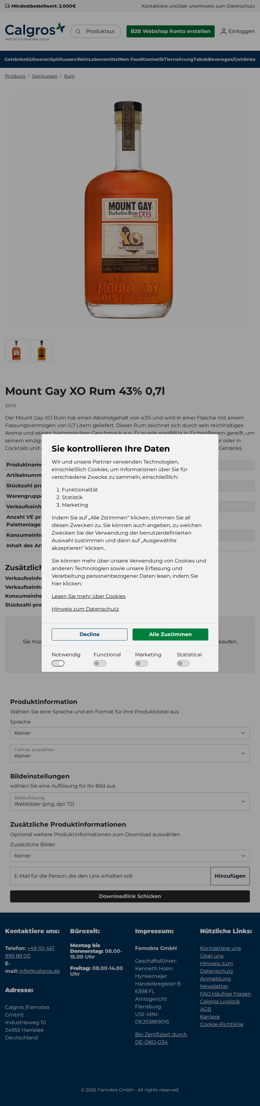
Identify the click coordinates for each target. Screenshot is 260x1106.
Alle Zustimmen (170, 634)
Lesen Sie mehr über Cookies (89, 596)
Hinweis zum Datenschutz (85, 609)
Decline (90, 634)
